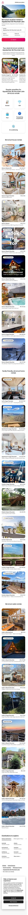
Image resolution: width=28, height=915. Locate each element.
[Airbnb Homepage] (3, 2)
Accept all (13, 898)
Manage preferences (13, 905)
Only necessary (13, 901)
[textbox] (7, 35)
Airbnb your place (19, 2)
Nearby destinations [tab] (6, 838)
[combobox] (13, 30)
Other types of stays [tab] (18, 838)
